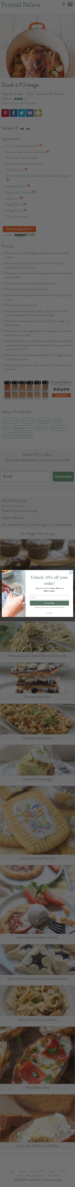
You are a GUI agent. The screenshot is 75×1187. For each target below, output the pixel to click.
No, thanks (49, 613)
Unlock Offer (49, 603)
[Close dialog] (70, 572)
